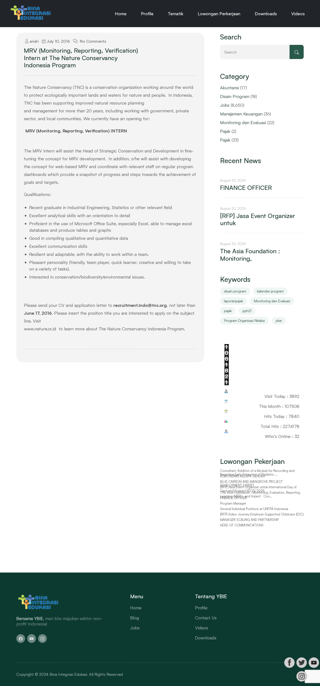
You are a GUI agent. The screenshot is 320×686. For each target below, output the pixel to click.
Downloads (266, 13)
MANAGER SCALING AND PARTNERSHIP (249, 521)
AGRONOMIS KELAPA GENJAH (242, 477)
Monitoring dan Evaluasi (243, 122)
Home (120, 13)
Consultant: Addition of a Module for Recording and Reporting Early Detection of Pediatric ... (257, 473)
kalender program (270, 291)
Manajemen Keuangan (241, 114)
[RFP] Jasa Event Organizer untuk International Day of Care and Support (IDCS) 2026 (258, 490)
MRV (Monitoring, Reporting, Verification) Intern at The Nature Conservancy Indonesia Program (81, 58)
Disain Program (234, 96)
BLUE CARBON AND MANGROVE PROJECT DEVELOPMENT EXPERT (251, 484)
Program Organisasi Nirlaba (244, 320)
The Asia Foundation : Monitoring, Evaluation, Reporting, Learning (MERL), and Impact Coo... (260, 495)
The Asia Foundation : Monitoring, (250, 254)
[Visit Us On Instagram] (301, 676)
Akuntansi (229, 87)
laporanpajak (233, 301)
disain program (235, 291)
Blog (134, 617)
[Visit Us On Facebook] (289, 663)
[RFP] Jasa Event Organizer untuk (257, 219)
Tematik (175, 13)
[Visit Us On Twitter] (301, 663)
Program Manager (233, 504)
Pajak (225, 131)
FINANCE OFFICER (246, 187)
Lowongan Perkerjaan (219, 13)
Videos (298, 13)
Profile (147, 13)
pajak (228, 311)
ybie (279, 320)
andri (34, 41)
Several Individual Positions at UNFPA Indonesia (254, 510)
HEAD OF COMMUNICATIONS (242, 526)
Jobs (224, 105)
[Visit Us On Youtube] (314, 663)
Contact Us (206, 617)
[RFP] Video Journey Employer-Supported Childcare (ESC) (262, 515)
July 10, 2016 (57, 41)
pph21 (247, 311)
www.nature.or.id (40, 328)
